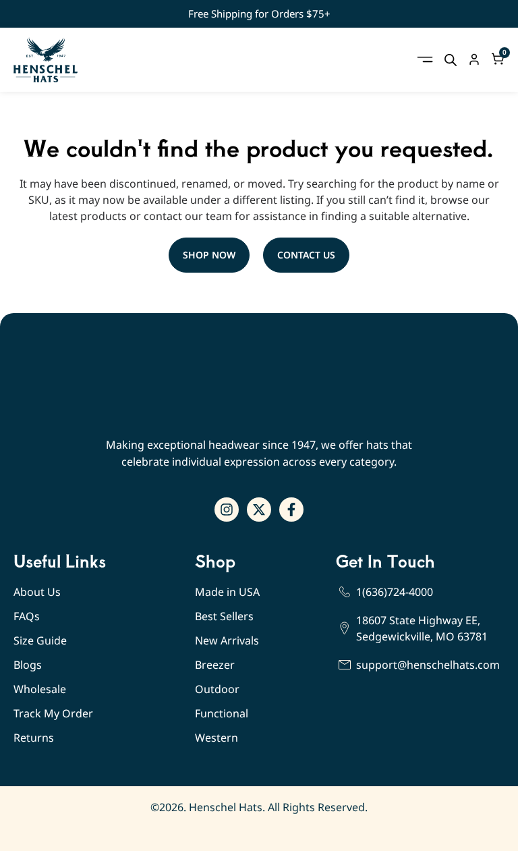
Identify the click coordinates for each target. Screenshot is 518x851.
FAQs (26, 616)
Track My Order (53, 713)
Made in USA (227, 591)
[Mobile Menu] (425, 59)
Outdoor (217, 689)
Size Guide (40, 640)
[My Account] (474, 59)
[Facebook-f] (291, 509)
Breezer (215, 664)
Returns (33, 737)
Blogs (27, 664)
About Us (37, 591)
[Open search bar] (450, 59)
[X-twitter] (259, 509)
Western (216, 737)
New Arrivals (227, 640)
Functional (221, 713)
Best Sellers (224, 616)
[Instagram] (226, 509)
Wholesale (39, 689)
